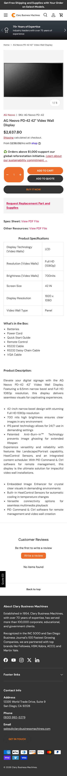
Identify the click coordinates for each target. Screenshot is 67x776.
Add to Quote (45, 178)
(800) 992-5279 (14, 717)
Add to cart (45, 170)
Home (6, 45)
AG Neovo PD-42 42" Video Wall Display (33, 45)
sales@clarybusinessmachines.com (27, 729)
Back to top (33, 589)
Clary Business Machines (24, 767)
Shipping (9, 137)
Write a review (33, 555)
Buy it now (33, 189)
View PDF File (30, 221)
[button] (61, 15)
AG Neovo (9, 114)
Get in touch (17, 739)
